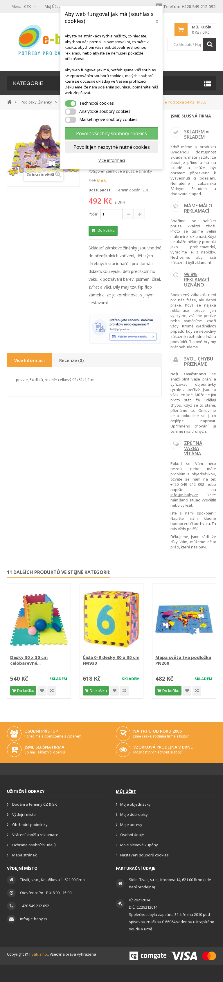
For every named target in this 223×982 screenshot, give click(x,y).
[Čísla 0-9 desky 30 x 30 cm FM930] (111, 619)
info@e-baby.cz (184, 494)
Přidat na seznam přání (41, 690)
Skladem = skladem (196, 134)
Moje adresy (131, 824)
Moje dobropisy (134, 814)
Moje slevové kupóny (139, 844)
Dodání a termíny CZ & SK (34, 804)
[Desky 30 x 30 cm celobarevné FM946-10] (39, 619)
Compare (51, 690)
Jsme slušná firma (190, 116)
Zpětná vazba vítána (193, 448)
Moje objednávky (135, 804)
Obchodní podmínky (29, 824)
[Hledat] (209, 44)
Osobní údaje (132, 834)
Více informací (111, 160)
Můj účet (126, 791)
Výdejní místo (23, 814)
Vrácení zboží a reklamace (34, 834)
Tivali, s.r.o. (38, 954)
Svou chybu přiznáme (198, 361)
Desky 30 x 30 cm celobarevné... (29, 660)
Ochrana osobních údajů (33, 844)
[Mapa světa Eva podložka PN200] (184, 619)
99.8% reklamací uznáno (196, 279)
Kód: (92, 180)
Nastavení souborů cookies (144, 855)
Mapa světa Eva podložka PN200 (183, 660)
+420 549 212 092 (189, 6)
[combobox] (191, 44)
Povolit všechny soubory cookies (111, 133)
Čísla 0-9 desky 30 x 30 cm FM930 (111, 660)
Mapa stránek (24, 855)
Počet (93, 214)
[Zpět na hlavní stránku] (9, 101)
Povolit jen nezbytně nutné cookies (111, 147)
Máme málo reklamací (198, 208)
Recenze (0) (71, 360)
